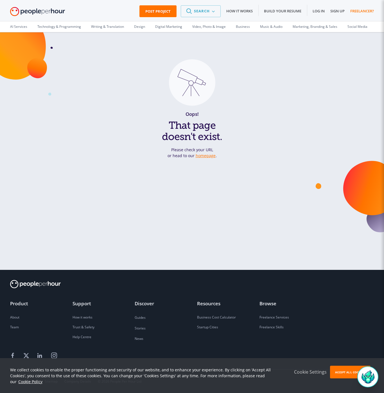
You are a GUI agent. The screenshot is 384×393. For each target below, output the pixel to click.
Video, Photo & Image (209, 26)
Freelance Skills (271, 327)
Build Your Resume (282, 10)
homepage (206, 155)
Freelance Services (274, 317)
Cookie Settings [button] (310, 372)
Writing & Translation (107, 26)
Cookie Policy (30, 381)
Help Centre (82, 337)
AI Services (18, 26)
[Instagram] (54, 355)
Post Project (158, 11)
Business (243, 26)
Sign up (337, 10)
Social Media (357, 26)
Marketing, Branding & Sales (315, 26)
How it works (239, 10)
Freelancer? (362, 10)
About (14, 317)
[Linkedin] (40, 355)
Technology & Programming (59, 26)
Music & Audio (271, 26)
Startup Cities (207, 327)
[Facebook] (13, 355)
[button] (201, 11)
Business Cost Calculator (216, 317)
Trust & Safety (83, 327)
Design (139, 26)
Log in (319, 10)
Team (14, 327)
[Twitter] (27, 355)
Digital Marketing (168, 26)
